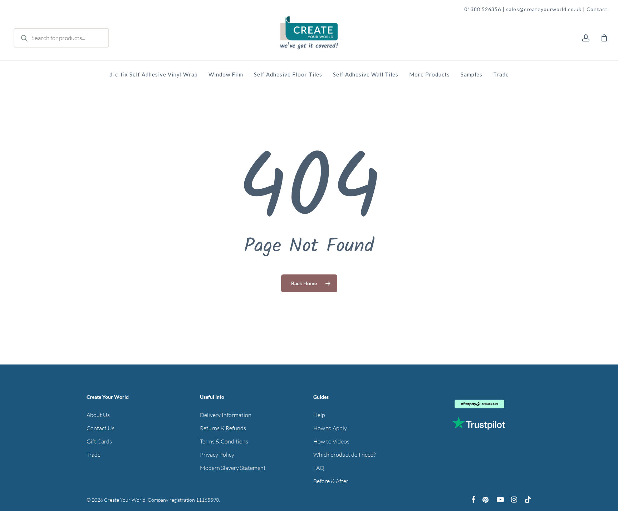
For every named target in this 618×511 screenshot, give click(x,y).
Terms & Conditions (224, 441)
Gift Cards (99, 441)
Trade (93, 454)
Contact (597, 9)
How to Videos (331, 441)
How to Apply (330, 428)
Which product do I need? (344, 454)
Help (319, 414)
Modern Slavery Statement (233, 467)
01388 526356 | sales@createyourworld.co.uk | (525, 9)
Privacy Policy (217, 454)
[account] (586, 38)
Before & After (330, 481)
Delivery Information (225, 414)
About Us (98, 414)
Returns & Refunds (223, 428)
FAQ (318, 467)
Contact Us (100, 428)
